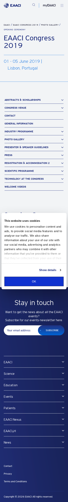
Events (8, 396)
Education (11, 385)
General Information (19, 123)
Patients (9, 408)
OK (34, 281)
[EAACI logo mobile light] (12, 5)
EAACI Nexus (12, 419)
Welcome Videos (15, 186)
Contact (10, 115)
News (7, 442)
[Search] (33, 5)
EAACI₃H (10, 431)
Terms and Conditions (15, 481)
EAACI (7, 25)
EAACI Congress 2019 (26, 25)
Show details (47, 270)
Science (9, 374)
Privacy (8, 473)
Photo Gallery (50, 25)
